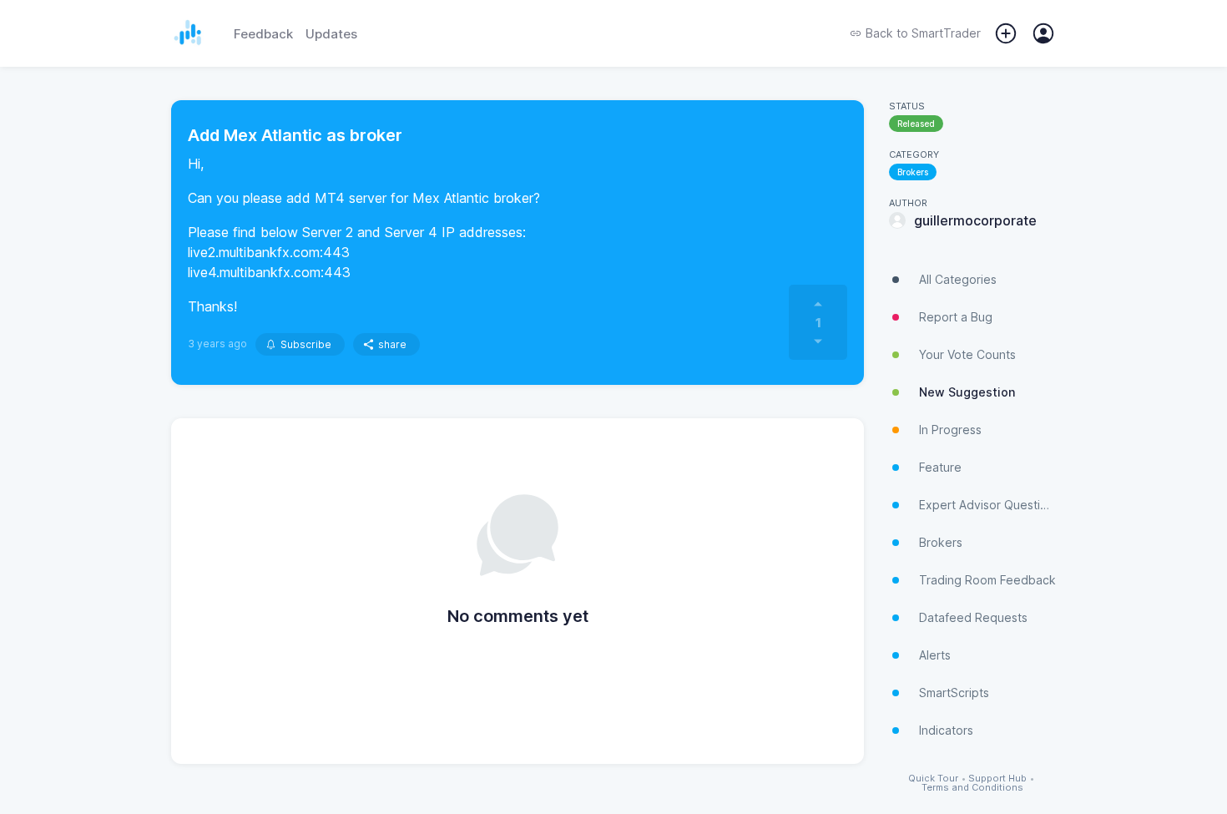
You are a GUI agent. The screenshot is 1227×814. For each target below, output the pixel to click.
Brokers (912, 172)
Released (916, 124)
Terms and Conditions (972, 787)
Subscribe (305, 344)
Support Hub (997, 778)
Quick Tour (933, 778)
